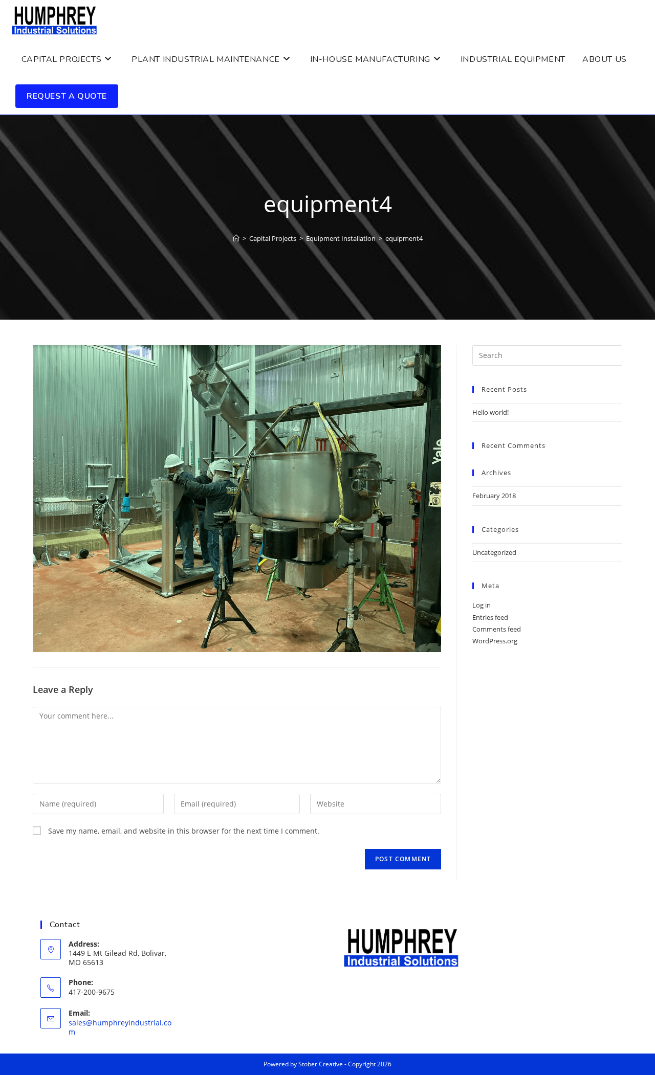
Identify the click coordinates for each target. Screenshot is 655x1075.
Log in (481, 605)
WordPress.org (494, 640)
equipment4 (404, 238)
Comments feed (496, 629)
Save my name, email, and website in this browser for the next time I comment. (183, 831)
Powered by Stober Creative (303, 1064)
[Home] (236, 238)
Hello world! (490, 412)
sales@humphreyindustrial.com (120, 1027)
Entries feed (490, 617)
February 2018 (494, 495)
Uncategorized (494, 552)
